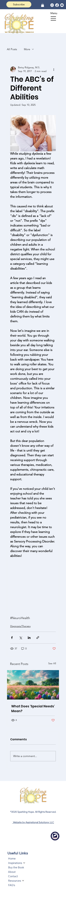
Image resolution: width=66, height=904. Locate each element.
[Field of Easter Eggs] (33, 685)
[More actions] (54, 69)
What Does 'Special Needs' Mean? (33, 708)
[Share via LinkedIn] (29, 637)
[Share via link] (37, 637)
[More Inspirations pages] (24, 863)
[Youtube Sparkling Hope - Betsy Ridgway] (62, 5)
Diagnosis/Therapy (20, 626)
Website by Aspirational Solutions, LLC (33, 822)
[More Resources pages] (23, 880)
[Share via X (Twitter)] (20, 637)
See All (52, 663)
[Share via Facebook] (12, 637)
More (27, 49)
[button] (42, 5)
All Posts (12, 49)
